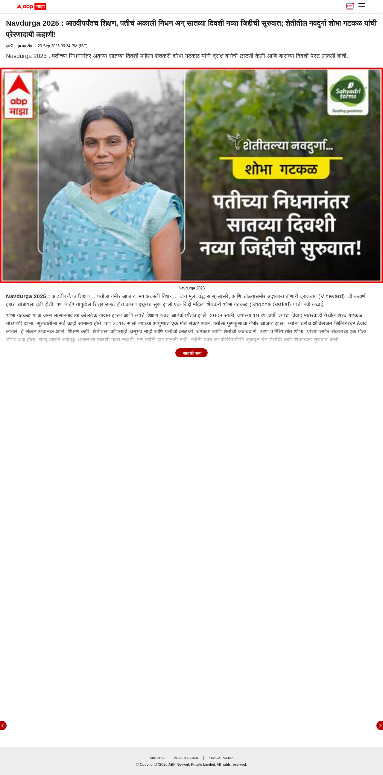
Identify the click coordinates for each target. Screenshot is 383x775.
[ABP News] (379, 725)
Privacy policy (220, 757)
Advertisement (187, 757)
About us (157, 757)
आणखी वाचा (192, 353)
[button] (361, 6)
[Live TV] (350, 4)
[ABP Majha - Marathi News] (31, 6)
